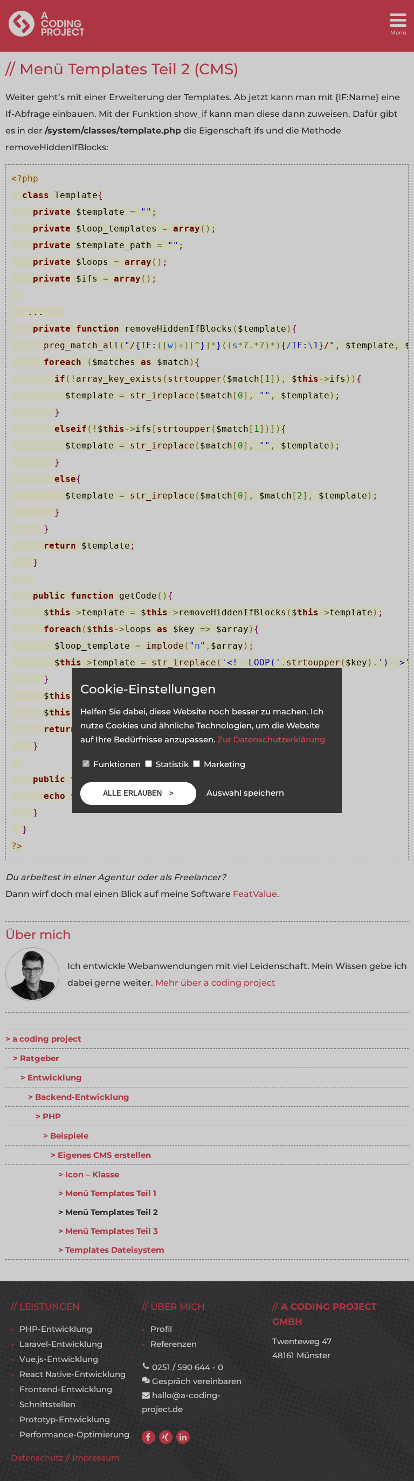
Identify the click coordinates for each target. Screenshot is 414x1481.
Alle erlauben (133, 793)
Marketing (223, 764)
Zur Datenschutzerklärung (271, 739)
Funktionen (117, 764)
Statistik (172, 764)
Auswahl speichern (245, 793)
